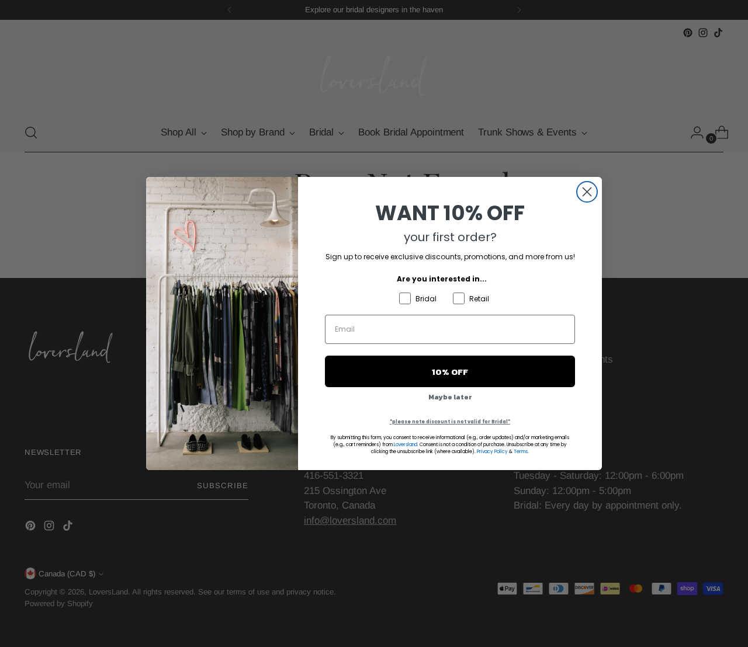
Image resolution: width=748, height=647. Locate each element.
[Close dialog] (587, 192)
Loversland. (406, 444)
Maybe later (450, 397)
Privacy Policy (492, 451)
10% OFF (450, 371)
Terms (521, 451)
